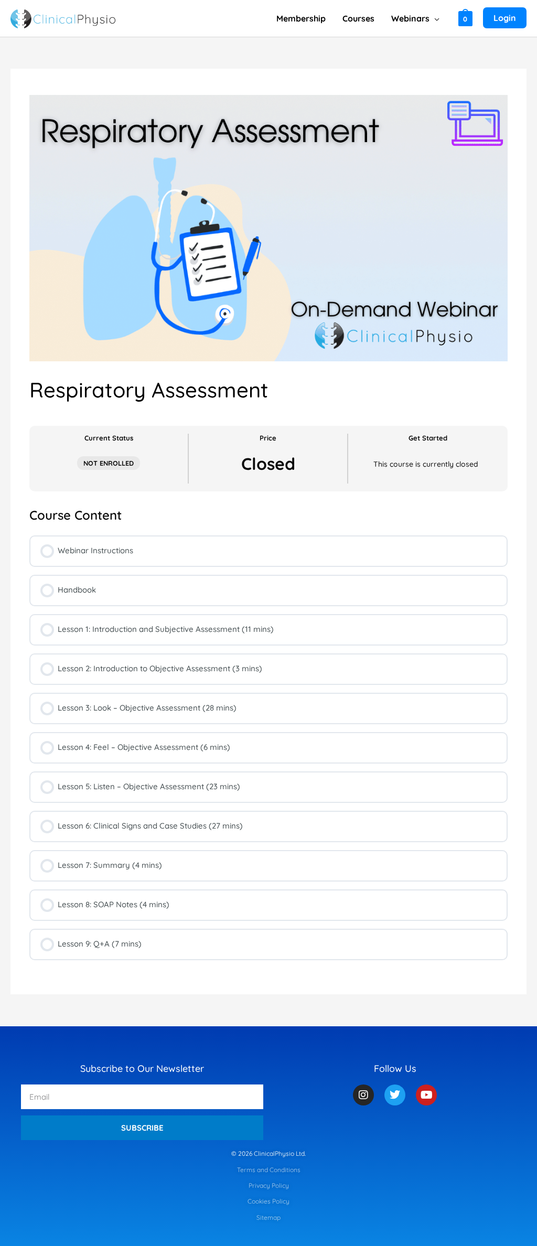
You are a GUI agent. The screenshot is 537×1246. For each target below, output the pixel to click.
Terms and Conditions (268, 1170)
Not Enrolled (108, 463)
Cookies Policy (268, 1201)
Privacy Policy (269, 1185)
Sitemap (268, 1217)
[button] (434, 18)
